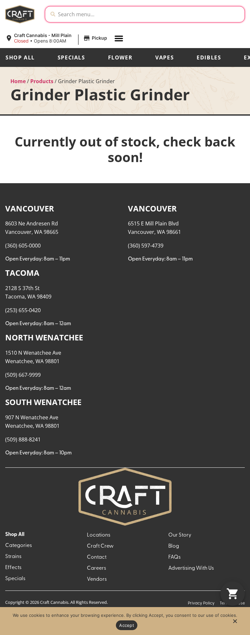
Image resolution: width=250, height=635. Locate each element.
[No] (234, 623)
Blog (173, 546)
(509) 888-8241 (23, 439)
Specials (71, 57)
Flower (120, 57)
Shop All (20, 57)
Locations (98, 535)
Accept (126, 625)
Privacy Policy (201, 603)
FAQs (174, 557)
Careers (96, 568)
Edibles (209, 57)
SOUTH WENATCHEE (43, 402)
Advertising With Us (191, 568)
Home (18, 81)
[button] (57, 38)
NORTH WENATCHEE (44, 337)
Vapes (164, 57)
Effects (13, 567)
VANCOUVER (29, 208)
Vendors (97, 579)
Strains (13, 556)
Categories (18, 545)
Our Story (179, 535)
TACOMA (22, 272)
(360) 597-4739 (145, 245)
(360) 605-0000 (23, 245)
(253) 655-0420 (23, 310)
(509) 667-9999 (23, 374)
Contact (96, 557)
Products (41, 81)
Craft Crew (100, 546)
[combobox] (149, 14)
